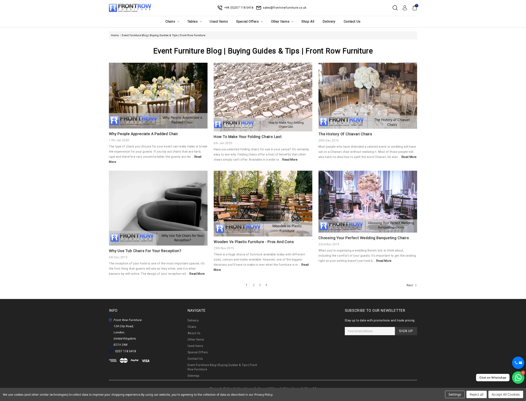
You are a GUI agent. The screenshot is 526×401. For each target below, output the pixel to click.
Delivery (329, 21)
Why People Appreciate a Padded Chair (143, 134)
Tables (192, 21)
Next (410, 285)
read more (290, 159)
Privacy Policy (263, 394)
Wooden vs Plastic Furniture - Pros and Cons (254, 242)
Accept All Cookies (506, 394)
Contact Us (352, 21)
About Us (194, 333)
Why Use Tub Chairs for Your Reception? (145, 251)
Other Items (280, 21)
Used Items (219, 21)
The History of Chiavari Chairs (345, 134)
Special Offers (247, 21)
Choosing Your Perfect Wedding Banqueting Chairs (363, 238)
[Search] (395, 7)
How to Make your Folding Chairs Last (248, 136)
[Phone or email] (518, 363)
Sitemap (194, 375)
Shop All (307, 21)
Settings (455, 394)
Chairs (170, 21)
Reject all (476, 394)
